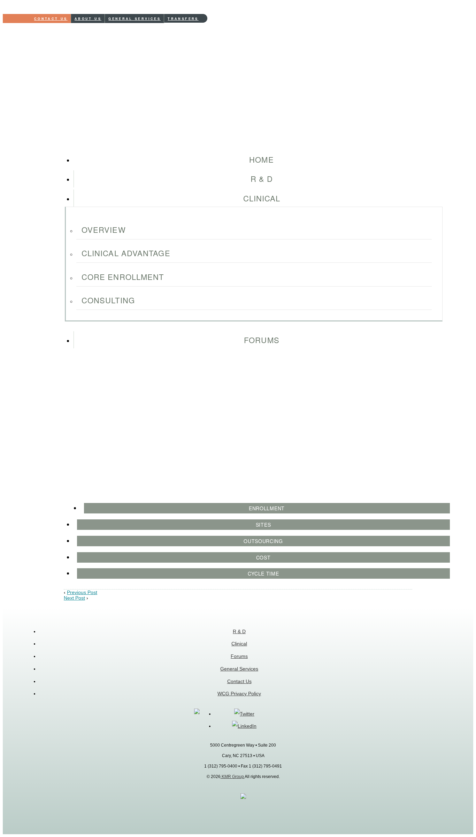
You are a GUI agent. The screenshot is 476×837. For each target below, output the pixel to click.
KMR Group (233, 776)
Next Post (74, 598)
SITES (263, 524)
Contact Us (51, 18)
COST (263, 557)
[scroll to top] (243, 797)
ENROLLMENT (267, 508)
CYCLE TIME (263, 573)
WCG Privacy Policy (239, 693)
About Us (88, 18)
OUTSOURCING (263, 541)
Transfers (183, 18)
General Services (134, 18)
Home (261, 159)
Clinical (262, 198)
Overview (104, 229)
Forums (261, 339)
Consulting (108, 300)
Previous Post (82, 592)
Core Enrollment (123, 276)
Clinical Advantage (126, 252)
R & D (262, 178)
